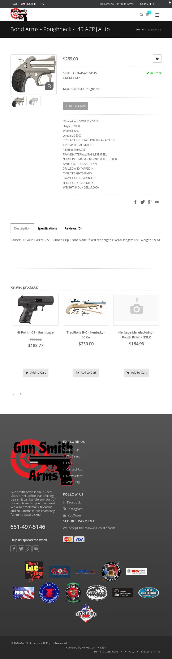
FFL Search (73, 456)
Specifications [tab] (47, 228)
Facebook (73, 502)
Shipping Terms (150, 651)
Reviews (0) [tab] (73, 228)
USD (43, 4)
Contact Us (73, 469)
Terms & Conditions (106, 651)
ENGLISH (31, 4)
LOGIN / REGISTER (149, 4)
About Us (72, 450)
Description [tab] (22, 228)
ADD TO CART (76, 106)
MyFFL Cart (88, 647)
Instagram (75, 509)
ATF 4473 (72, 482)
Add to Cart (38, 372)
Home (140, 29)
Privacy (129, 651)
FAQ (14, 4)
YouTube (74, 515)
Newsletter (74, 476)
